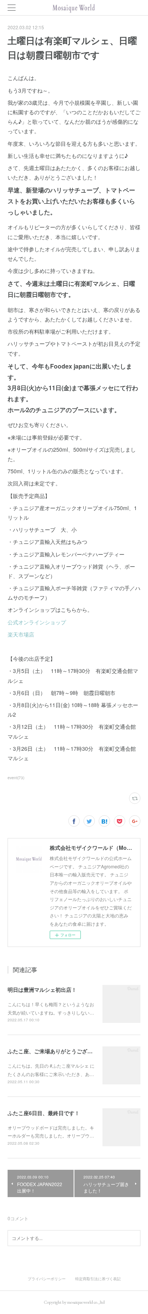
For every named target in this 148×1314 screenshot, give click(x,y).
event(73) (16, 777)
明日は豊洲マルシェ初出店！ (42, 989)
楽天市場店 (21, 634)
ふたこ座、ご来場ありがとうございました (58, 1051)
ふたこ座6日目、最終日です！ (44, 1113)
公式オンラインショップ (37, 622)
